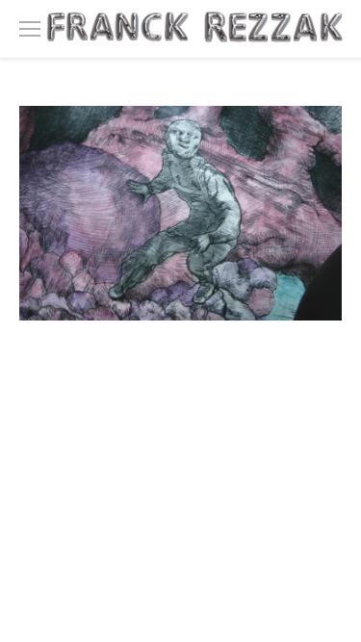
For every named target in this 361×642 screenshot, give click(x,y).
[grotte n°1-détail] (180, 213)
